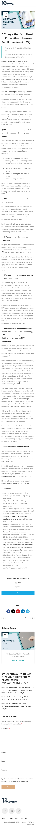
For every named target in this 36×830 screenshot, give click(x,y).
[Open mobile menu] (34, 3)
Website (5, 770)
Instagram (16, 483)
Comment (6, 728)
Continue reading (18, 660)
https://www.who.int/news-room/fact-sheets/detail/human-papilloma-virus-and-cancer (17, 516)
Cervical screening (8, 92)
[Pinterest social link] (18, 611)
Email (4, 761)
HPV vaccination (20, 283)
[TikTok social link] (19, 811)
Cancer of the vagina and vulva (16, 174)
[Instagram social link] (5, 811)
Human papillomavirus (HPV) (12, 61)
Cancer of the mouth (12, 158)
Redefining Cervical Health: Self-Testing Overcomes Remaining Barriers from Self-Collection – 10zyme (18, 690)
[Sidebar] (2, 251)
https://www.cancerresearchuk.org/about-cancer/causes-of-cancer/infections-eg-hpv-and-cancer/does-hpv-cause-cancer (18, 547)
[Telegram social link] (28, 611)
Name (4, 752)
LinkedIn (9, 483)
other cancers (12, 117)
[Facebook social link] (8, 611)
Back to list (18, 618)
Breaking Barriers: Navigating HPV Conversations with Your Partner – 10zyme (17, 706)
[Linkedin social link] (23, 611)
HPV (17, 605)
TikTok (26, 483)
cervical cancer (25, 348)
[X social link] (13, 611)
